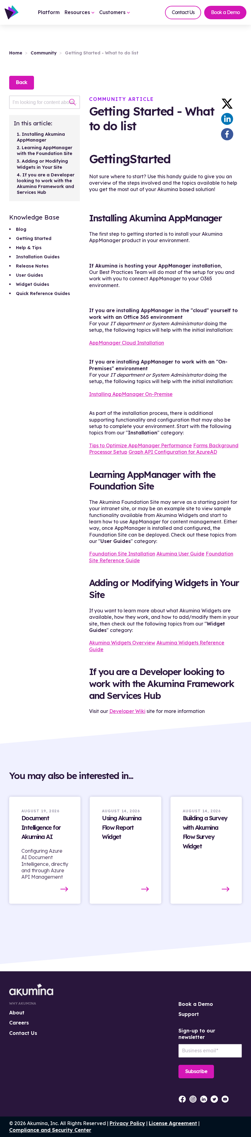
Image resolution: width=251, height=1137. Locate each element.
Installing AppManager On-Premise (131, 394)
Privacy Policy (127, 1123)
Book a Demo (225, 12)
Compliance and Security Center (50, 1130)
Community (44, 53)
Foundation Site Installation (122, 554)
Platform (49, 12)
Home (15, 53)
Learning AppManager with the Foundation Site (44, 150)
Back (21, 82)
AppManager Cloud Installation (126, 343)
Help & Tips (29, 247)
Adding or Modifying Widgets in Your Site (42, 164)
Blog (21, 229)
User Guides (29, 275)
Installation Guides (38, 257)
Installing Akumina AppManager (41, 137)
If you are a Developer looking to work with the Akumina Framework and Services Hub (45, 183)
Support (188, 1014)
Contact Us (183, 12)
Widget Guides (32, 284)
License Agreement (173, 1123)
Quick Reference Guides (43, 293)
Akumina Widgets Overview (122, 643)
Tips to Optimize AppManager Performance (140, 445)
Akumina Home (31, 990)
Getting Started (33, 238)
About (16, 1013)
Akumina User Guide (180, 554)
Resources (78, 12)
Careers (19, 1023)
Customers (113, 12)
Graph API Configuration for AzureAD (173, 452)
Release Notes (32, 266)
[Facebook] (227, 134)
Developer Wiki (127, 711)
